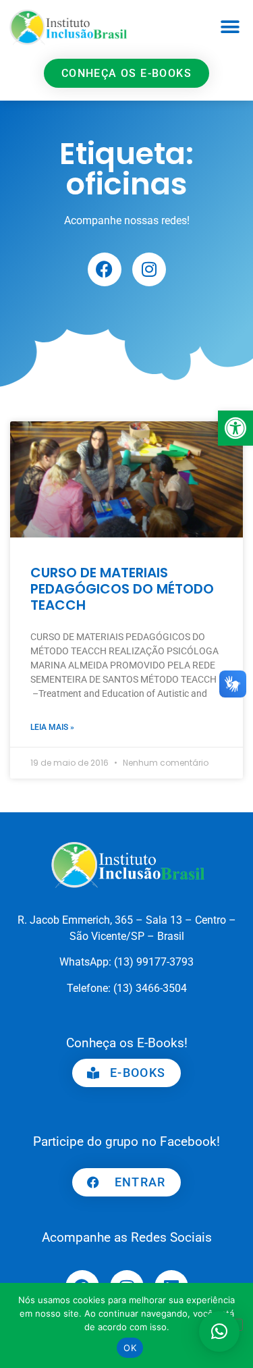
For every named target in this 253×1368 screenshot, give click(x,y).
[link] (235, 428)
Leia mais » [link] (52, 727)
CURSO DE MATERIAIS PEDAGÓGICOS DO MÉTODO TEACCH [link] (122, 588)
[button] (230, 27)
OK (129, 1347)
